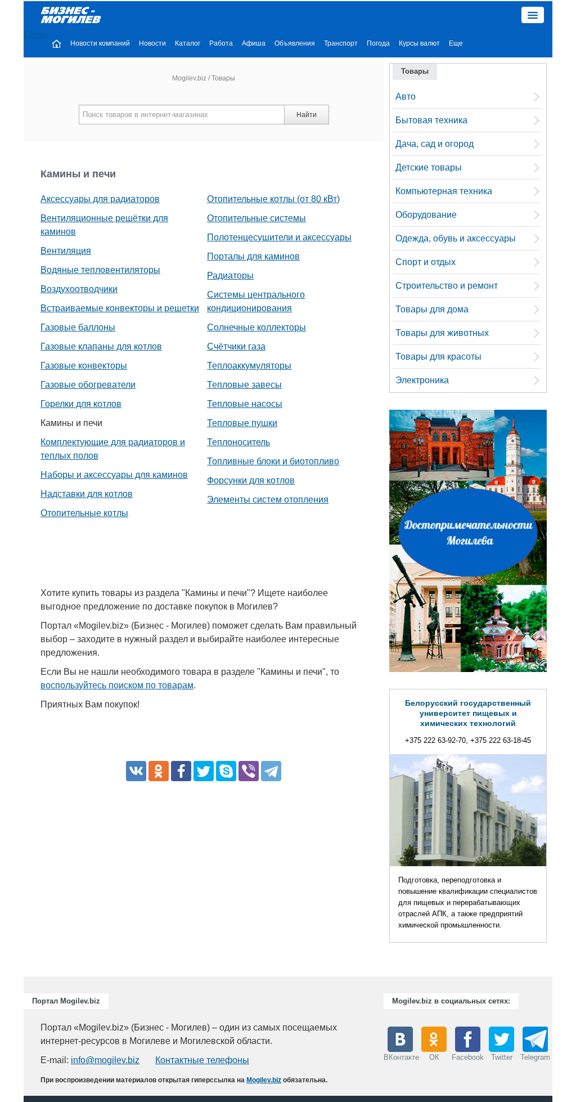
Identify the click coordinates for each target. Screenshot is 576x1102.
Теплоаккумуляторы (249, 365)
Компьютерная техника (443, 191)
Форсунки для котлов (251, 480)
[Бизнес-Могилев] (71, 14)
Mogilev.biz (189, 78)
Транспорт (341, 43)
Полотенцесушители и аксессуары (279, 237)
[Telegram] (271, 771)
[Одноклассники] (158, 771)
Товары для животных (442, 333)
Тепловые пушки (242, 423)
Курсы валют (419, 43)
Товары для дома (432, 309)
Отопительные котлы (84, 513)
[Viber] (248, 771)
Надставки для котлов (86, 494)
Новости (152, 43)
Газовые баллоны (77, 327)
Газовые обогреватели (88, 384)
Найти (306, 115)
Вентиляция (65, 251)
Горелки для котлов (81, 404)
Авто (405, 96)
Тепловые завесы (244, 384)
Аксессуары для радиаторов (100, 199)
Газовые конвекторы (83, 365)
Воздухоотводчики (79, 289)
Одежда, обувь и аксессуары (455, 238)
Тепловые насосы (244, 404)
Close (35, 34)
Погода (378, 43)
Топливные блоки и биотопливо (273, 461)
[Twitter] (204, 771)
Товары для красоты (438, 356)
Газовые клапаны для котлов (101, 346)
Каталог (187, 43)
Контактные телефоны (202, 1060)
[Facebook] (181, 771)
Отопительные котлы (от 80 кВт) (273, 199)
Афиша (254, 43)
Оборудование (426, 214)
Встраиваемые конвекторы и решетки (119, 308)
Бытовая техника (431, 120)
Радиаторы (230, 275)
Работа (221, 43)
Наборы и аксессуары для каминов (114, 475)
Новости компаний (100, 43)
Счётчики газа (236, 346)
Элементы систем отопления (267, 499)
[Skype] (226, 771)
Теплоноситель (238, 442)
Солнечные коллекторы (256, 327)
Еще (456, 43)
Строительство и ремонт (446, 285)
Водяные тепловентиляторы (100, 270)
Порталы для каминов (253, 256)
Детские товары (428, 167)
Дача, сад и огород (434, 144)
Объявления (294, 43)
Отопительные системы (256, 218)
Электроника (422, 380)
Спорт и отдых (425, 262)
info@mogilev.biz (105, 1060)
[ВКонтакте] (136, 771)
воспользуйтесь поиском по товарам (117, 685)
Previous (378, 818)
